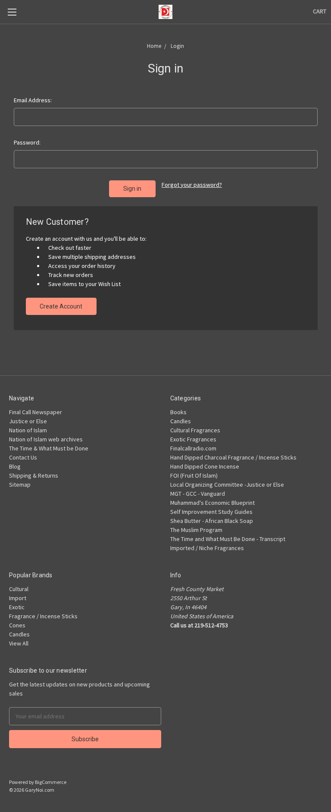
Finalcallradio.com (193, 448)
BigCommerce (50, 782)
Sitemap (20, 484)
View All (18, 643)
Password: (27, 142)
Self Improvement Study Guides (211, 512)
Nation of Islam (28, 430)
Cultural (18, 589)
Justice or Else (28, 421)
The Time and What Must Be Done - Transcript (227, 539)
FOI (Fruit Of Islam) (194, 475)
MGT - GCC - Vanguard (197, 493)
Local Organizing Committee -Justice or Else (227, 484)
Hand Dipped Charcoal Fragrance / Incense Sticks (233, 457)
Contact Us (23, 457)
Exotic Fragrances (193, 439)
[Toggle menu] (12, 12)
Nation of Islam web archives (46, 439)
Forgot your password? (192, 185)
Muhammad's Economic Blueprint (212, 503)
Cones (17, 625)
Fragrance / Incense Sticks (43, 616)
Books (178, 412)
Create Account (61, 306)
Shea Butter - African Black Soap (211, 521)
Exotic (17, 607)
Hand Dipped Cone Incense (204, 466)
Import (17, 598)
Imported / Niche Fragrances (207, 548)
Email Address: (33, 100)
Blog (15, 466)
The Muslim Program (196, 530)
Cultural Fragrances (195, 430)
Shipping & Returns (33, 475)
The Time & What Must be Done (48, 448)
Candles (180, 421)
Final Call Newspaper (35, 412)
